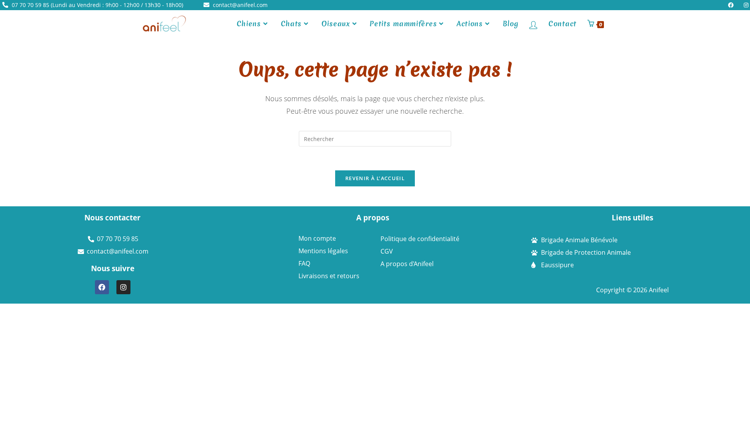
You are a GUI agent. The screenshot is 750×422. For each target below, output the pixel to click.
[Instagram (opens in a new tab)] (744, 5)
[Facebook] (102, 287)
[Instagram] (123, 287)
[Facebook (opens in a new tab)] (733, 5)
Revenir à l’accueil (375, 178)
